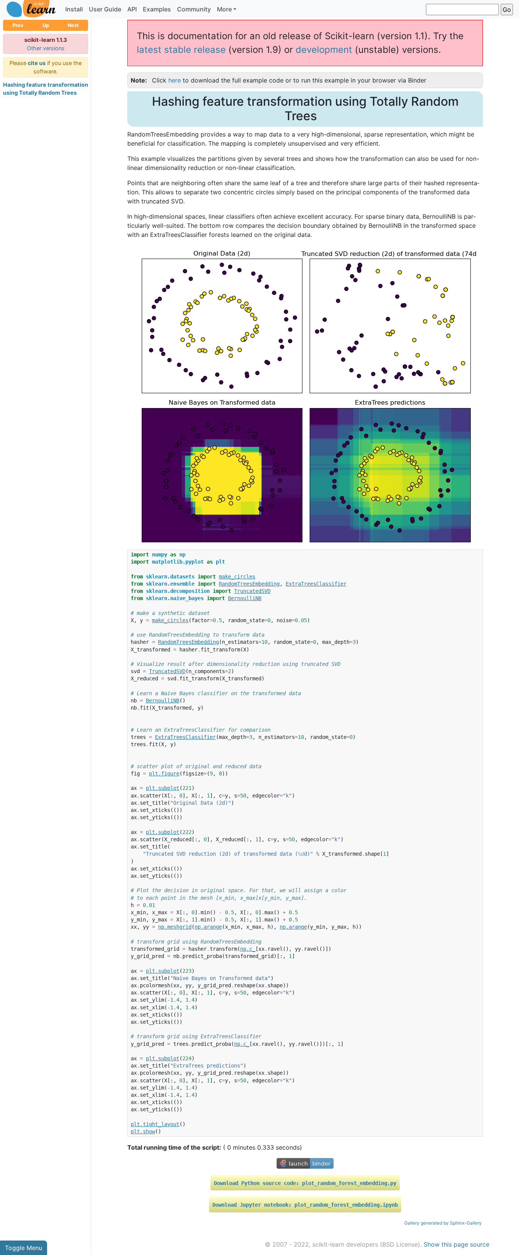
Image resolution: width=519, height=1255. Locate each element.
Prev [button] (18, 25)
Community (194, 9)
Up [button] (46, 25)
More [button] (224, 9)
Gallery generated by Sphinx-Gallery (443, 1223)
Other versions (46, 48)
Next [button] (73, 25)
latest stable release (181, 49)
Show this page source (456, 1244)
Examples (157, 9)
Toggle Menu (23, 1248)
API (132, 9)
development (324, 49)
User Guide (105, 9)
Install (74, 9)
